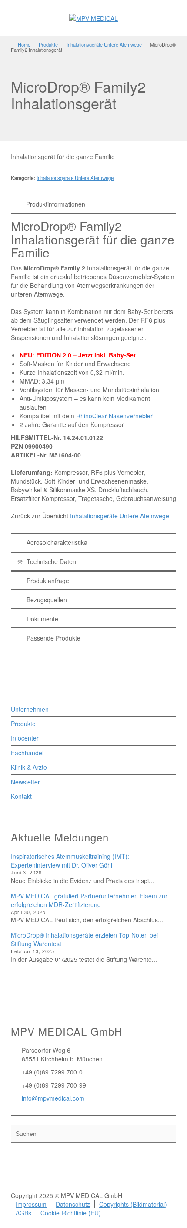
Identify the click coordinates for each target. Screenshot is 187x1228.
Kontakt (21, 796)
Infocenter (25, 738)
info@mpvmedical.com (53, 1098)
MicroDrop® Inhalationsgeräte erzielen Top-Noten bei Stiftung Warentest (84, 939)
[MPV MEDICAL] (93, 17)
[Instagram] (52, 1001)
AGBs (23, 1212)
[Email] (16, 1001)
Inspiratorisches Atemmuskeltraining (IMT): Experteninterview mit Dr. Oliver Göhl (70, 860)
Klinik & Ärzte (29, 767)
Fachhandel (27, 752)
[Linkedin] (40, 1001)
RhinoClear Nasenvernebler (114, 415)
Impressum (31, 1204)
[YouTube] (65, 1001)
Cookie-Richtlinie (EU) (70, 1212)
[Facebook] (28, 1001)
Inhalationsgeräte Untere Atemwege (75, 177)
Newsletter (25, 782)
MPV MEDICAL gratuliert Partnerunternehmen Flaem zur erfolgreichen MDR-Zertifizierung (89, 900)
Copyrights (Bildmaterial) (133, 1204)
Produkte (23, 723)
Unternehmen (30, 709)
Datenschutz (73, 1204)
